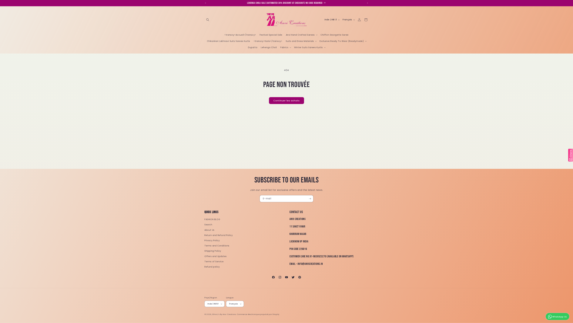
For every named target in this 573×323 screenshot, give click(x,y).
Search (208, 224)
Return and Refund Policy (218, 235)
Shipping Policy (212, 250)
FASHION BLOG (212, 219)
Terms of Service (214, 261)
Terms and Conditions (216, 245)
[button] (207, 19)
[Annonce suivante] (367, 3)
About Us (209, 229)
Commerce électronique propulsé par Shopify (258, 314)
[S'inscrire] (310, 198)
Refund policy (212, 266)
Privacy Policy (212, 240)
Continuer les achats (286, 100)
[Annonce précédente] (205, 3)
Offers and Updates (215, 256)
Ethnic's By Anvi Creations (224, 314)
